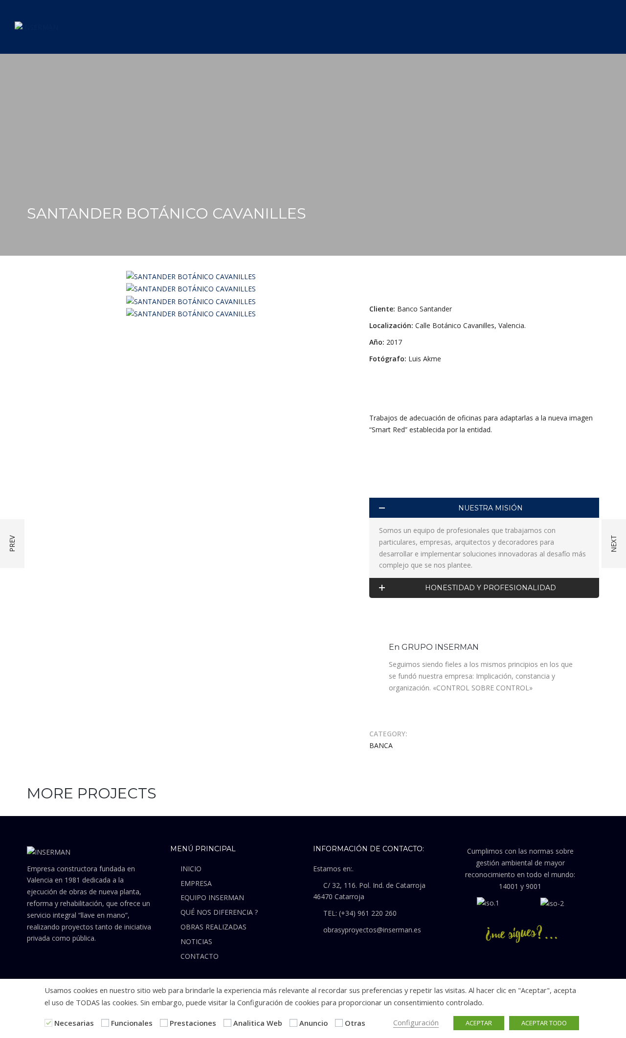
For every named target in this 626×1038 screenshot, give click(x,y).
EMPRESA (196, 883)
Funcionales (132, 1023)
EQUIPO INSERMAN (212, 897)
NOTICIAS (196, 941)
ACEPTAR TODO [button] (544, 1022)
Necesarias (74, 1023)
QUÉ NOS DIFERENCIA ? (219, 912)
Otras (355, 1023)
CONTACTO (199, 956)
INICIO (190, 868)
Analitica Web (257, 1023)
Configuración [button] (416, 1022)
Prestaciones (193, 1023)
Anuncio (313, 1023)
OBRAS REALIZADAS (213, 926)
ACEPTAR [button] (479, 1022)
